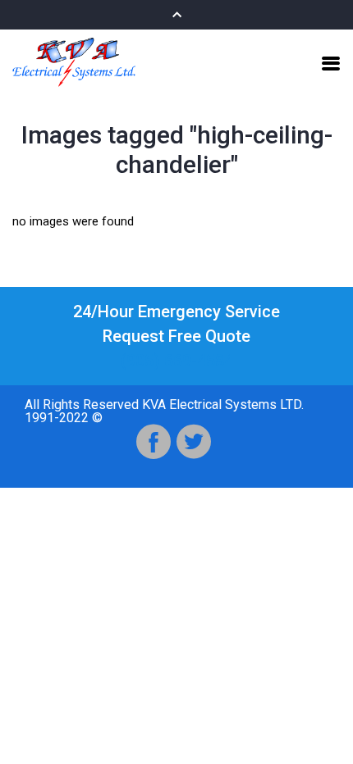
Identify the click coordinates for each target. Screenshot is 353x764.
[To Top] (322, 720)
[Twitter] (193, 442)
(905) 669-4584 (177, 361)
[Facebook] (153, 442)
